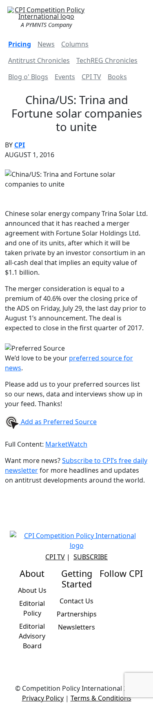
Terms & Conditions (101, 698)
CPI (19, 144)
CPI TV (91, 76)
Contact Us (76, 600)
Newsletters (76, 627)
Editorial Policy (32, 608)
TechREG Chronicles (106, 60)
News (46, 44)
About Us (32, 590)
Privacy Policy (43, 698)
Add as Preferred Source (58, 421)
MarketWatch (66, 444)
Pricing (19, 44)
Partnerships (77, 614)
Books (117, 76)
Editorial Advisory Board (32, 636)
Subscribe (90, 556)
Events (65, 76)
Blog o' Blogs (28, 76)
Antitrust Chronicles (39, 60)
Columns (75, 44)
